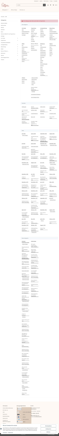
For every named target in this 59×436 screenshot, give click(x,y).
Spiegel (41, 60)
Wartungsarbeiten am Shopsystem (34, 157)
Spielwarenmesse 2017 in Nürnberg (34, 213)
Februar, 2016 (52, 219)
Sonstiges (24, 34)
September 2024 (43, 133)
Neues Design (25, 135)
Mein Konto (46, 1)
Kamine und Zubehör (24, 59)
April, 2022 (33, 153)
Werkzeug (42, 57)
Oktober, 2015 (34, 225)
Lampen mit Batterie (52, 37)
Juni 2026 (23, 133)
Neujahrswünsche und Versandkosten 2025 (34, 138)
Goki (23, 29)
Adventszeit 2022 (53, 145)
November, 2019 (34, 182)
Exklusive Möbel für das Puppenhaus (34, 88)
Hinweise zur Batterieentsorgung (6, 421)
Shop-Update (52, 211)
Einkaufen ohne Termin (43, 171)
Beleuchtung (3, 46)
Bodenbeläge (42, 34)
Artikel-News (33, 241)
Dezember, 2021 (53, 153)
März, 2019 (52, 182)
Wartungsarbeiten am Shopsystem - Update (25, 158)
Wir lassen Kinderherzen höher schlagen (43, 166)
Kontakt (55, 1)
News (51, 1)
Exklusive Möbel (35, 77)
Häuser (32, 31)
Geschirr (42, 65)
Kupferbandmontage (54, 33)
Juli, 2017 (51, 198)
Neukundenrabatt (34, 146)
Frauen (51, 52)
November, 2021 (25, 162)
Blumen (32, 46)
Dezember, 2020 (25, 174)
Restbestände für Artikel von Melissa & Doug (53, 195)
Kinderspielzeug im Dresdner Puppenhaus (34, 229)
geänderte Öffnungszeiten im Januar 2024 (34, 150)
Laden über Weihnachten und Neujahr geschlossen (53, 158)
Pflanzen (32, 48)
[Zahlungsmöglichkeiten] (24, 416)
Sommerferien (53, 199)
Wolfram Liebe (34, 110)
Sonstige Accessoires (42, 74)
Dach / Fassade (34, 33)
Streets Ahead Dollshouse (52, 107)
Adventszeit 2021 (25, 164)
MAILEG (33, 81)
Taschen (42, 70)
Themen (2, 59)
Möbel (2, 48)
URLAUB (33, 175)
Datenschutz (10, 432)
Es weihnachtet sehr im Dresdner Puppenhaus (25, 186)
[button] (48, 5)
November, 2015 (25, 225)
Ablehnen (48, 431)
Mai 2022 (23, 153)
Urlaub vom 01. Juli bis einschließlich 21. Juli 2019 (43, 186)
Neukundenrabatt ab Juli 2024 (25, 147)
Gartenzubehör (34, 50)
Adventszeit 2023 (44, 145)
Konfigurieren (48, 428)
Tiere (51, 55)
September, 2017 (43, 198)
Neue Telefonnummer (34, 222)
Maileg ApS (24, 106)
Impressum (5, 432)
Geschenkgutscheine (35, 97)
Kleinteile (33, 29)
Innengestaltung (4, 44)
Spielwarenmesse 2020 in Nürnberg (53, 178)
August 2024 (52, 133)
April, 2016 (42, 219)
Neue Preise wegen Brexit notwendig (52, 168)
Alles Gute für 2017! (43, 213)
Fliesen (41, 29)
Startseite (36, 1)
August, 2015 (42, 225)
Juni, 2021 (42, 162)
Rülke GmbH (42, 106)
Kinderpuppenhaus (25, 31)
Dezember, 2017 (34, 198)
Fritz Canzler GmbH (52, 117)
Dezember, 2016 (43, 209)
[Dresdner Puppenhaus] (5, 5)
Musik (41, 68)
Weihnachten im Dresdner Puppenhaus (25, 229)
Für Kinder (3, 38)
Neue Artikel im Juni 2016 (25, 222)
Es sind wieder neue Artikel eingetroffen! (43, 202)
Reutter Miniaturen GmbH (34, 107)
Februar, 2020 (52, 174)
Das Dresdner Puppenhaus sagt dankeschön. (43, 178)
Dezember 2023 (43, 143)
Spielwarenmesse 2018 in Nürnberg (25, 202)
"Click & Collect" (53, 164)
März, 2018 (52, 190)
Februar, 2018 (24, 198)
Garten (23, 61)
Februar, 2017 (33, 209)
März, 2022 (42, 153)
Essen (41, 67)
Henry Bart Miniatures (42, 111)
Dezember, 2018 (34, 190)
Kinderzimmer (24, 55)
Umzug (42, 220)
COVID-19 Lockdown (24, 178)
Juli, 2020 (33, 174)
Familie (51, 48)
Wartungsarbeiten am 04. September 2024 (53, 138)
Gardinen (42, 36)
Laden (41, 1)
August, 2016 (52, 209)
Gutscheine (42, 116)
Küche (23, 48)
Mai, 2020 (42, 174)
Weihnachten (24, 79)
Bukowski (33, 82)
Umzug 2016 (34, 232)
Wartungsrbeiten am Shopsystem (34, 166)
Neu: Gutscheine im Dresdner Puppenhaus (34, 195)
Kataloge (33, 91)
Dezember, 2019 (25, 182)
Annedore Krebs (53, 45)
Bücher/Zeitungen (43, 63)
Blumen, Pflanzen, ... (5, 51)
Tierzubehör (42, 72)
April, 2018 (42, 190)
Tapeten (42, 31)
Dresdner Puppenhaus (24, 122)
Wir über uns (22, 9)
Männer (51, 53)
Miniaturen (3, 53)
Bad (22, 56)
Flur (22, 45)
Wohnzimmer (43, 50)
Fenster (32, 39)
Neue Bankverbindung (53, 185)
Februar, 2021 (52, 162)
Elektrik (51, 29)
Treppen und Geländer (33, 35)
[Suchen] (44, 5)
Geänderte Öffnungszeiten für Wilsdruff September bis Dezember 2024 (43, 139)
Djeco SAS (33, 116)
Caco (50, 47)
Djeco (33, 84)
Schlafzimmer (24, 53)
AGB (3, 412)
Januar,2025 (33, 133)
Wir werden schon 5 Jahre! (43, 194)
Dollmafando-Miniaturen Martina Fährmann (25, 118)
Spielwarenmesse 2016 (53, 222)
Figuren (2, 55)
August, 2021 (33, 162)
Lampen (51, 34)
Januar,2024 (33, 143)
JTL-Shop (53, 434)
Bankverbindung (6, 416)
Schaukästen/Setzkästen (35, 94)
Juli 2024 (23, 143)
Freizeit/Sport (43, 55)
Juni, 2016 (24, 219)
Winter (23, 81)
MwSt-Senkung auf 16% (34, 179)
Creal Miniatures (34, 113)
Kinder (51, 50)
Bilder (41, 62)
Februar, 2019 (24, 190)
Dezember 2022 (53, 143)
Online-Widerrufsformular (8, 408)
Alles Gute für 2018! (33, 202)
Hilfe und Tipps (14, 9)
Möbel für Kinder (25, 33)
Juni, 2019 (42, 182)
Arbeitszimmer (25, 47)
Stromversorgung (53, 31)
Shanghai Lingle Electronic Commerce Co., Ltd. (34, 123)
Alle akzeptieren (48, 425)
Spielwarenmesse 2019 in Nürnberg (25, 194)
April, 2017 (24, 209)
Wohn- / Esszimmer (24, 51)
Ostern (23, 82)
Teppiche (42, 33)
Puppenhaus (3, 40)
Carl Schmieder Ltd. (25, 111)
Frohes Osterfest (25, 216)
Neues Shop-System (42, 229)
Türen (32, 37)
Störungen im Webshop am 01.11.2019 (33, 186)
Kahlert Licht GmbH (24, 114)
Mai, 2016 (33, 219)
